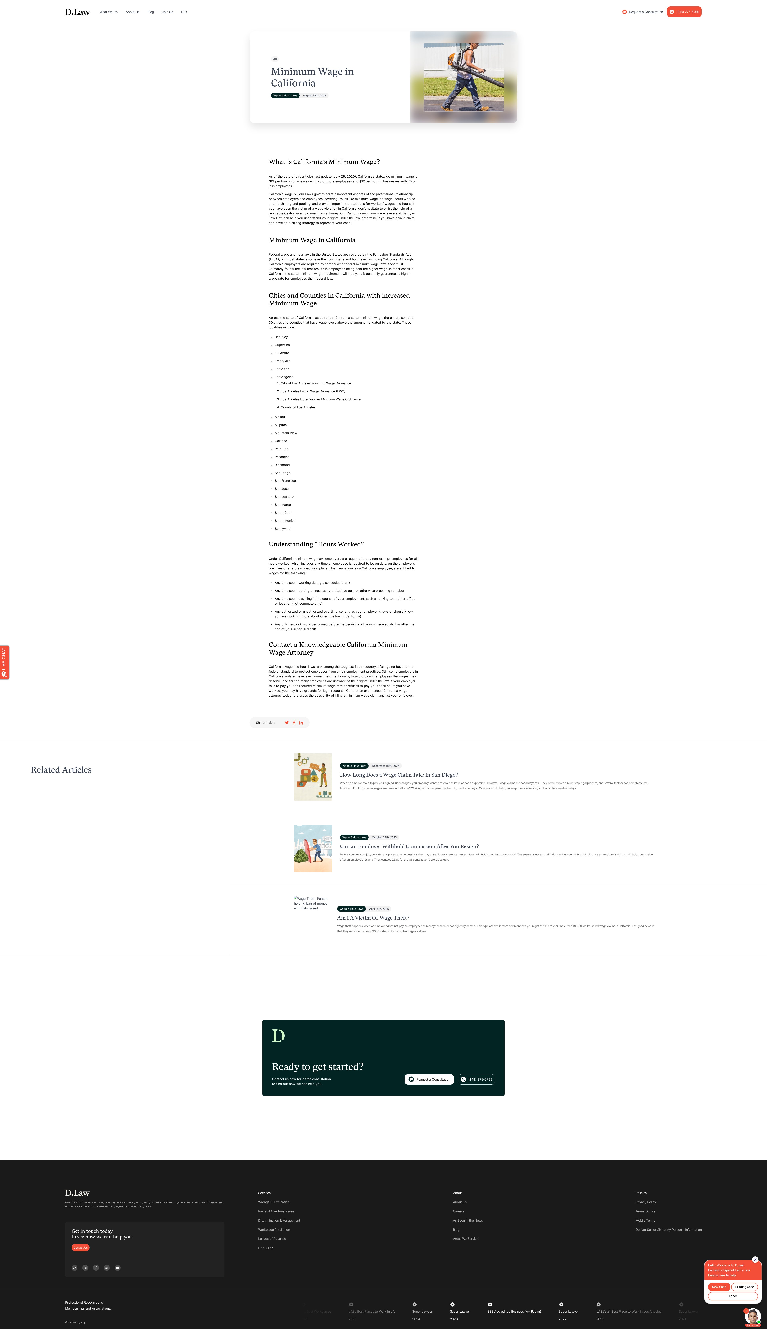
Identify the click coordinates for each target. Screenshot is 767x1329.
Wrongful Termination (273, 1202)
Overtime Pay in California (340, 616)
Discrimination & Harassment (279, 1220)
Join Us (167, 12)
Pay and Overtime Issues (276, 1211)
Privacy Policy (646, 1202)
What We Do (109, 12)
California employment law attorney (311, 213)
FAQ (184, 12)
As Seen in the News (468, 1220)
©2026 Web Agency (75, 1322)
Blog (150, 12)
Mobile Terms (645, 1220)
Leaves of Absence (272, 1239)
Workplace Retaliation (274, 1230)
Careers (458, 1211)
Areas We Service (465, 1239)
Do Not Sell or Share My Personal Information (669, 1230)
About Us (132, 12)
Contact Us (80, 1247)
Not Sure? (265, 1248)
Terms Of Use (645, 1211)
